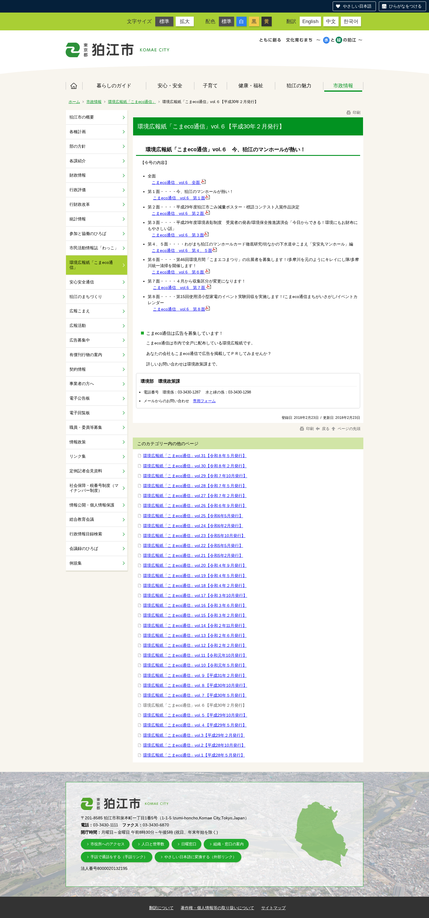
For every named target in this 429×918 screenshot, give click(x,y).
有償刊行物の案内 (85, 354)
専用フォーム (204, 401)
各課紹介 (77, 160)
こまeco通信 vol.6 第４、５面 (182, 250)
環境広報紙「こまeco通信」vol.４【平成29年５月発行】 (195, 725)
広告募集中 (79, 340)
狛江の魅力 (299, 85)
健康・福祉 (250, 85)
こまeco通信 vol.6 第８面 (179, 309)
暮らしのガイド (114, 85)
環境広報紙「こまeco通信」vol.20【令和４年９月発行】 (195, 565)
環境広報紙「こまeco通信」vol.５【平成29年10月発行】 (195, 715)
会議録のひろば (83, 548)
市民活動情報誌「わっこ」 (93, 247)
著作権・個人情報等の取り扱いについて (217, 907)
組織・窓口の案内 (228, 844)
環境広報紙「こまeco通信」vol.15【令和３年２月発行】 (195, 615)
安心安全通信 (81, 282)
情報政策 (77, 442)
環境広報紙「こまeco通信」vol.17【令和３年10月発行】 (195, 595)
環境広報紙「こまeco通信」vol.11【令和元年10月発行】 (195, 655)
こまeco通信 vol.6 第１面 (179, 198)
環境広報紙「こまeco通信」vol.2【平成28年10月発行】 (194, 745)
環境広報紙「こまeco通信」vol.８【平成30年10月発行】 (195, 685)
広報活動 (77, 325)
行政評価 (77, 189)
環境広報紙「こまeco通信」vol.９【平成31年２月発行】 (195, 675)
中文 (331, 21)
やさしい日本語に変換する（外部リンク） (200, 857)
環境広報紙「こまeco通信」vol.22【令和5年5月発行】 (193, 545)
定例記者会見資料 (85, 470)
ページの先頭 (348, 428)
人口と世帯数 (153, 844)
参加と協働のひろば (87, 233)
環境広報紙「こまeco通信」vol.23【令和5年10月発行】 (194, 535)
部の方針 (77, 146)
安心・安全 (170, 85)
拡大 (185, 21)
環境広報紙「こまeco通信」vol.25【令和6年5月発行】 (193, 515)
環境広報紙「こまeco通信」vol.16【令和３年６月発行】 (195, 605)
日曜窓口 (188, 844)
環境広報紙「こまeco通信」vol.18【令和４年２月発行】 (195, 585)
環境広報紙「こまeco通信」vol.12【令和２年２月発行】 (195, 645)
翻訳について (161, 907)
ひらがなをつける (405, 6)
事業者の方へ (81, 383)
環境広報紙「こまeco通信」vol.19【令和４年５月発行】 (195, 575)
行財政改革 (79, 204)
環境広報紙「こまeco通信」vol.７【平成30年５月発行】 (195, 695)
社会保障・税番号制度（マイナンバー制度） (93, 488)
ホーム (74, 86)
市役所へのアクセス (107, 844)
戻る (326, 428)
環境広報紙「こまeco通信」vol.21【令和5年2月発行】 (193, 555)
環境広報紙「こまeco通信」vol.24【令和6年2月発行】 (193, 525)
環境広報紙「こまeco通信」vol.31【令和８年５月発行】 (195, 455)
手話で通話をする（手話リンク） (118, 857)
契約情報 (77, 369)
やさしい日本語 (357, 6)
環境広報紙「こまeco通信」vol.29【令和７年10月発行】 (195, 475)
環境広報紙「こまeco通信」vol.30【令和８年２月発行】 (195, 466)
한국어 (350, 21)
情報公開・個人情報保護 (91, 505)
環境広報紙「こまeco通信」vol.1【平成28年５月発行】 (194, 755)
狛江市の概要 (81, 117)
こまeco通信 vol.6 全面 (176, 182)
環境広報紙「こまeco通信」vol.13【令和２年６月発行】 (195, 635)
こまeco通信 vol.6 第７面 (179, 287)
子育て (210, 85)
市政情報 (343, 85)
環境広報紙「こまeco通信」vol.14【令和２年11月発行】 (195, 625)
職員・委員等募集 (85, 427)
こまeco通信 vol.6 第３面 (178, 235)
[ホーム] (100, 50)
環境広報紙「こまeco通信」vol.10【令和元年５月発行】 (195, 665)
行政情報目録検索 (85, 534)
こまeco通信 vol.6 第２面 (178, 213)
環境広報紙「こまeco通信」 (132, 102)
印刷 (356, 112)
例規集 (75, 563)
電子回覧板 (79, 412)
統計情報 (77, 219)
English (310, 21)
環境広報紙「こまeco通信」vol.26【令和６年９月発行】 (195, 505)
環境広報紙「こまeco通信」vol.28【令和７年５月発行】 (195, 485)
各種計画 (77, 131)
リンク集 (77, 456)
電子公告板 (79, 398)
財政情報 (77, 175)
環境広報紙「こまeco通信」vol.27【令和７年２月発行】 (195, 495)
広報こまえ (79, 311)
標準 (164, 21)
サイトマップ (273, 907)
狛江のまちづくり (85, 296)
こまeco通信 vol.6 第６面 (178, 272)
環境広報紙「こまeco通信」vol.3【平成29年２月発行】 (194, 735)
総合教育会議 (81, 519)
